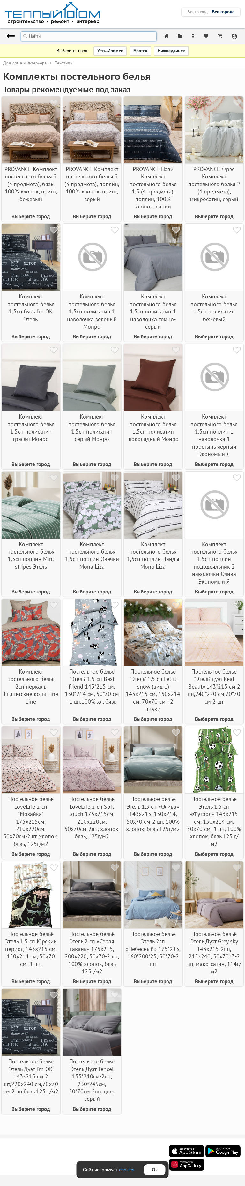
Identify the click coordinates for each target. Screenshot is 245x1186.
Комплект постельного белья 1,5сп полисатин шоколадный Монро (153, 427)
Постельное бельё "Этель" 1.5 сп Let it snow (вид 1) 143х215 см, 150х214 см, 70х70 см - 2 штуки (153, 690)
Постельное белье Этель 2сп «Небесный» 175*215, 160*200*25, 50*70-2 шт (153, 949)
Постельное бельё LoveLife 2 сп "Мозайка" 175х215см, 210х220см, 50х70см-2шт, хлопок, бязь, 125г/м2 (30, 821)
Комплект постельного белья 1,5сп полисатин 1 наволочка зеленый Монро (92, 311)
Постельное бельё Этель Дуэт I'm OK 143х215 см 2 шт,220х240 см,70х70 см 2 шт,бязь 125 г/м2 (31, 1076)
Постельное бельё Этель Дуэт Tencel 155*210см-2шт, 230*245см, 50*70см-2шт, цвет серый (92, 1080)
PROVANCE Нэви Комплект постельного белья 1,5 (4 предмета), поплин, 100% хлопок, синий (153, 187)
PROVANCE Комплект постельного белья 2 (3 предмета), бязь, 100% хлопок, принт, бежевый (30, 184)
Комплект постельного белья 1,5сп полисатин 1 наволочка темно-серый (153, 311)
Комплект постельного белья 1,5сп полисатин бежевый (214, 307)
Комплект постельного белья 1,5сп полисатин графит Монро (31, 427)
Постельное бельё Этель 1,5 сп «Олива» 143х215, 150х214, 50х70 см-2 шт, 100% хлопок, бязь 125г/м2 (153, 814)
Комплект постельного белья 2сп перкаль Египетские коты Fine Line (31, 686)
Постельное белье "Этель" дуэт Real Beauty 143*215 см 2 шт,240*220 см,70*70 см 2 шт (214, 686)
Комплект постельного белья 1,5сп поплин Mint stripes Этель (31, 555)
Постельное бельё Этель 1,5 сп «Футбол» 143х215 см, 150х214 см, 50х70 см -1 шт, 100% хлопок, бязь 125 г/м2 (214, 821)
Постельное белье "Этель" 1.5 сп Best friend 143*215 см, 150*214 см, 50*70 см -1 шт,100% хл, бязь (92, 686)
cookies (126, 1169)
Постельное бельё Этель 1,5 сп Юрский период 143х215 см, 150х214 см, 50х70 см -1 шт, (31, 949)
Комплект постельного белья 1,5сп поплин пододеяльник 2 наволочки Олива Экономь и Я (214, 562)
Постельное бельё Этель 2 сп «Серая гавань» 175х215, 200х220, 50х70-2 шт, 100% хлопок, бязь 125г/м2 (92, 952)
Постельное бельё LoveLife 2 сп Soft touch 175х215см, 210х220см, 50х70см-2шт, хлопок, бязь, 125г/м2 (92, 817)
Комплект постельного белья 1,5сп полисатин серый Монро (91, 427)
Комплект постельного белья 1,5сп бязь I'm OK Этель (31, 307)
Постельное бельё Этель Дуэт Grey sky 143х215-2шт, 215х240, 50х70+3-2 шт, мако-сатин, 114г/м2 (214, 952)
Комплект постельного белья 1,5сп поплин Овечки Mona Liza (92, 555)
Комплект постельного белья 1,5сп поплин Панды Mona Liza (153, 555)
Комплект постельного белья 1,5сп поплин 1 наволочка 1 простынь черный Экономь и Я (214, 435)
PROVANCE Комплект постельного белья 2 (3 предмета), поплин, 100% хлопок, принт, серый (91, 184)
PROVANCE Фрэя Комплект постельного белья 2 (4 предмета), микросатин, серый (214, 184)
